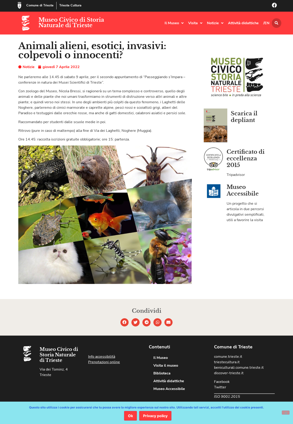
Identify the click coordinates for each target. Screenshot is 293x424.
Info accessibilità (101, 356)
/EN (266, 23)
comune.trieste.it (228, 356)
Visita (193, 23)
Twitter (220, 387)
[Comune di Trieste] (19, 5)
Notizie (213, 23)
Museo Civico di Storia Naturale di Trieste (71, 22)
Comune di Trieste (40, 5)
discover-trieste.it (229, 373)
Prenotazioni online (104, 362)
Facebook (222, 381)
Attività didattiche (243, 23)
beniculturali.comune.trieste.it (239, 367)
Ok (130, 415)
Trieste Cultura (70, 5)
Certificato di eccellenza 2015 (246, 158)
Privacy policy (155, 415)
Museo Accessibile (243, 190)
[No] (286, 413)
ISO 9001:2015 (227, 396)
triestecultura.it (227, 362)
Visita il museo (165, 365)
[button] (276, 23)
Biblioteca (162, 373)
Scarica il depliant (244, 116)
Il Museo (172, 23)
